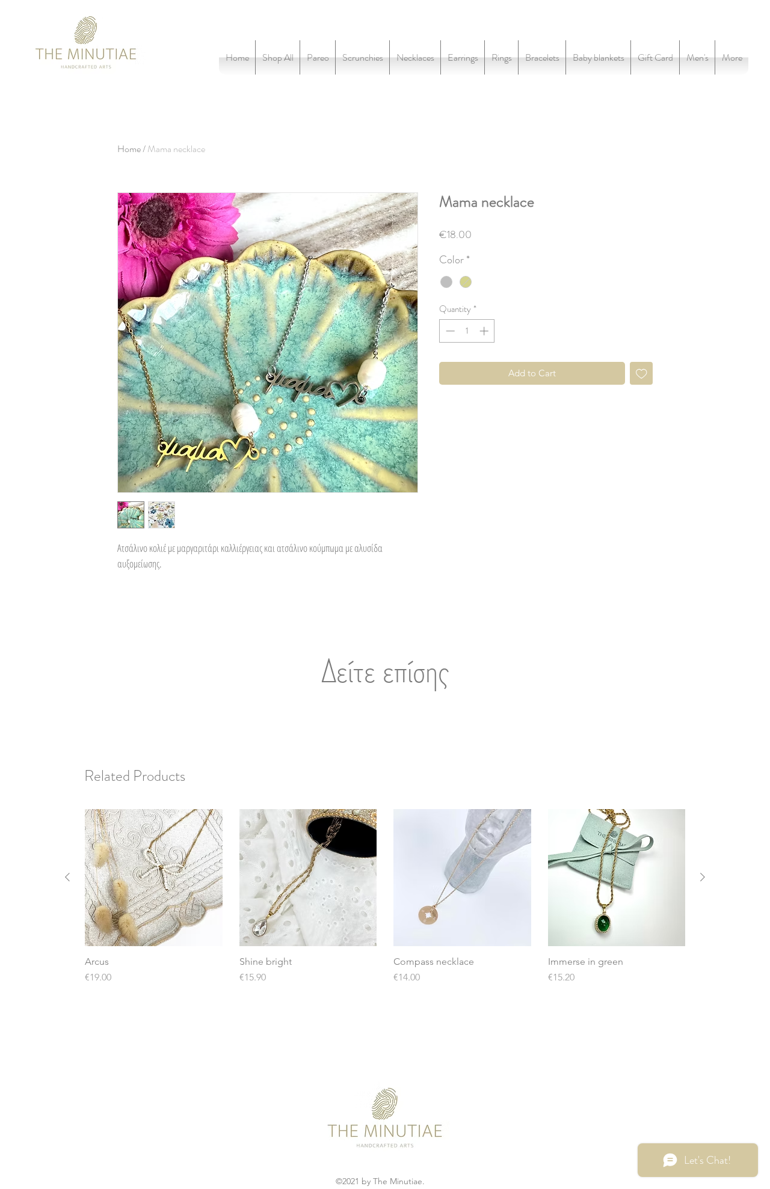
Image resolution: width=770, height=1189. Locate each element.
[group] (385, 897)
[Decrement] (449, 331)
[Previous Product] (67, 877)
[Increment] (485, 331)
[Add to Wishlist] (641, 373)
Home (129, 149)
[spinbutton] (467, 331)
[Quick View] (154, 878)
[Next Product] (702, 877)
